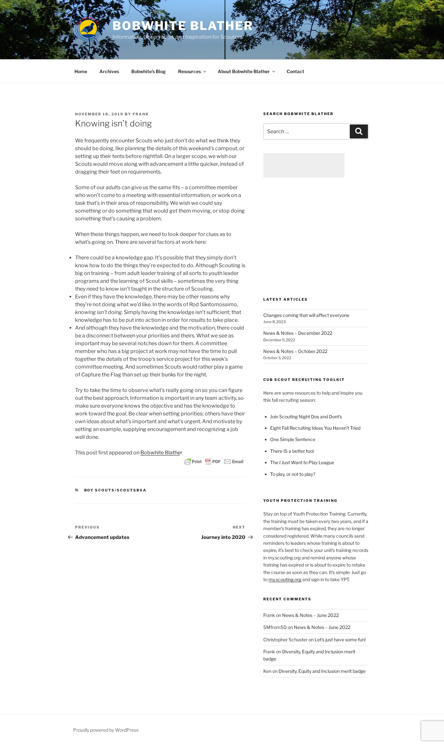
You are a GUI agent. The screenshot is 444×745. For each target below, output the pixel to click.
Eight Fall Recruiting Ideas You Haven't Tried (315, 428)
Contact (295, 71)
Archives (109, 71)
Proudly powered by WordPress (105, 730)
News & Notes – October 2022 (295, 351)
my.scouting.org (284, 579)
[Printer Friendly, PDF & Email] (213, 461)
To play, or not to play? (292, 474)
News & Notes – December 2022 (297, 333)
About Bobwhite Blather (244, 71)
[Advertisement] (304, 165)
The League (302, 462)
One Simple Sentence (292, 439)
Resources (189, 71)
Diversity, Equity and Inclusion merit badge (322, 671)
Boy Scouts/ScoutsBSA (115, 490)
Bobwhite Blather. (161, 453)
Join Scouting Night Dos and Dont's (306, 416)
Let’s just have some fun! (340, 639)
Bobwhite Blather (182, 26)
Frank (141, 114)
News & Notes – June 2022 (310, 615)
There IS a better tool (292, 451)
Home (80, 71)
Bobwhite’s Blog (148, 71)
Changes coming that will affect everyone (306, 315)
